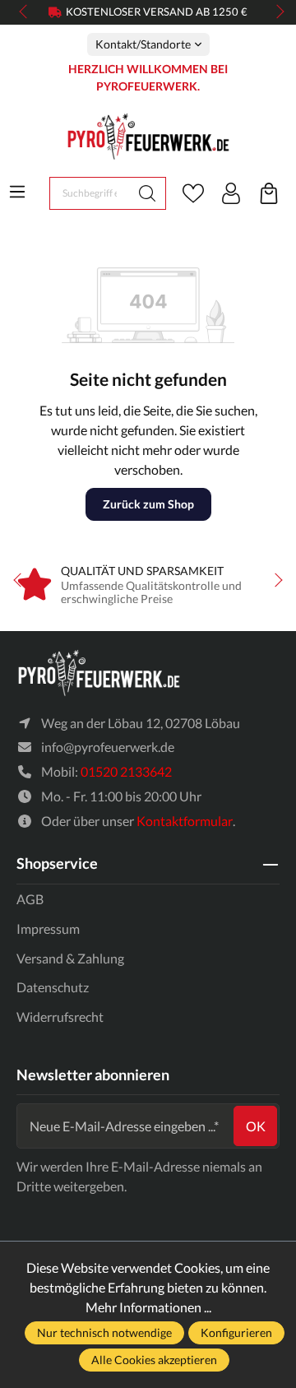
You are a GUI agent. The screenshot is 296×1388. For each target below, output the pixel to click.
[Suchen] (147, 193)
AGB (30, 899)
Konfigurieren (236, 1332)
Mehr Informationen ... (148, 1307)
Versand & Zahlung (70, 958)
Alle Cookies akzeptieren (154, 1360)
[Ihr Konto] (231, 193)
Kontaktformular (184, 821)
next (275, 12)
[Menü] (17, 192)
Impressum (48, 928)
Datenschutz (52, 987)
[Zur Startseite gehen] (148, 135)
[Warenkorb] (269, 193)
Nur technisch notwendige (104, 1332)
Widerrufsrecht (60, 1016)
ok (256, 1126)
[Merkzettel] (193, 193)
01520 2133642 (126, 771)
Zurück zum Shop (148, 504)
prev (24, 12)
